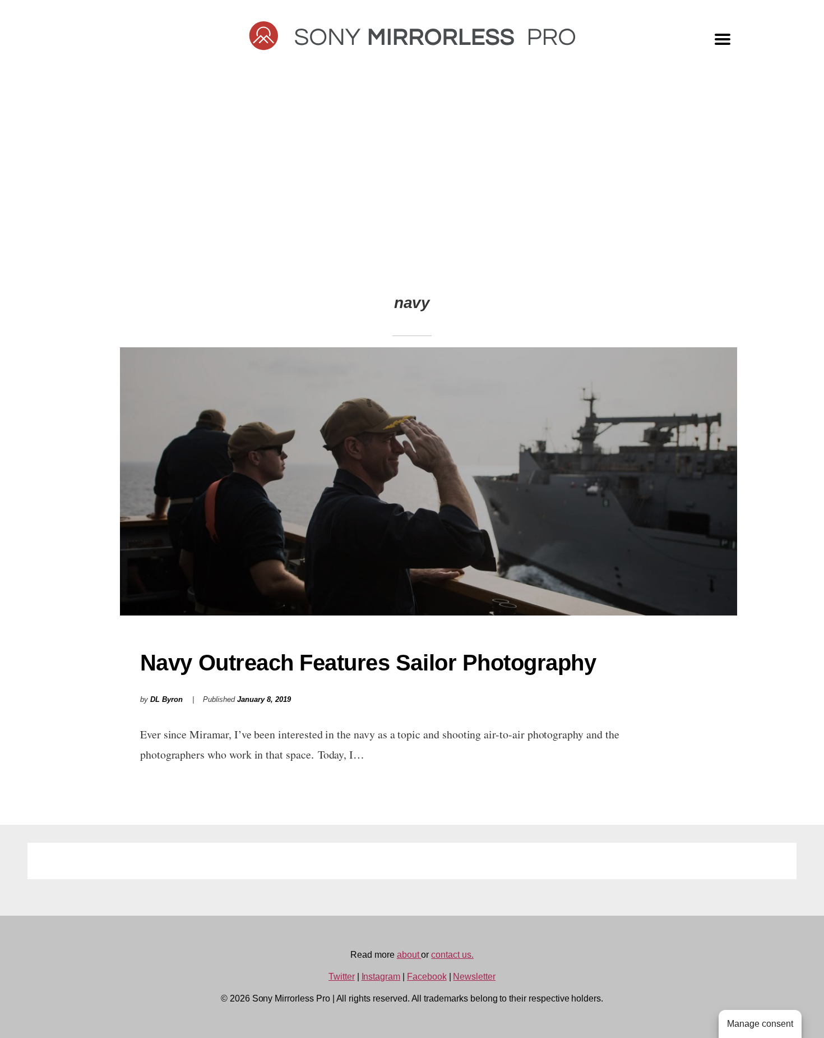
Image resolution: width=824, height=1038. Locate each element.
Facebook (427, 976)
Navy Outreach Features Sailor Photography (368, 662)
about (409, 954)
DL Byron (166, 700)
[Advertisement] (412, 186)
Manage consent (760, 1023)
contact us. (452, 954)
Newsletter (474, 976)
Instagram (381, 976)
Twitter (341, 976)
